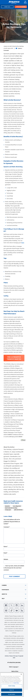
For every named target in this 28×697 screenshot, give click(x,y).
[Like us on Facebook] (6, 605)
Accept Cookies (11, 694)
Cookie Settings (11, 685)
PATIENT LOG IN (7, 6)
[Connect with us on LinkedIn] (22, 605)
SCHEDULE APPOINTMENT (20, 6)
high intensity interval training (11, 507)
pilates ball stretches (18, 509)
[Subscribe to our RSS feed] (22, 611)
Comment (7, 527)
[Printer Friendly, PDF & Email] (23, 440)
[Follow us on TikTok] (11, 611)
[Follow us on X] (11, 605)
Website (6, 559)
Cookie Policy (16, 682)
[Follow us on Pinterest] (6, 611)
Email (5, 553)
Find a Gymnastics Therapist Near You (14, 358)
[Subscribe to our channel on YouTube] (17, 611)
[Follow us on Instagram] (17, 605)
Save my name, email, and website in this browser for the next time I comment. (14, 568)
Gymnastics (7, 506)
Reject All (11, 690)
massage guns (8, 509)
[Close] (21, 674)
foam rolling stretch (17, 506)
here (23, 242)
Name (6, 546)
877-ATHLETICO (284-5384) (13, 662)
